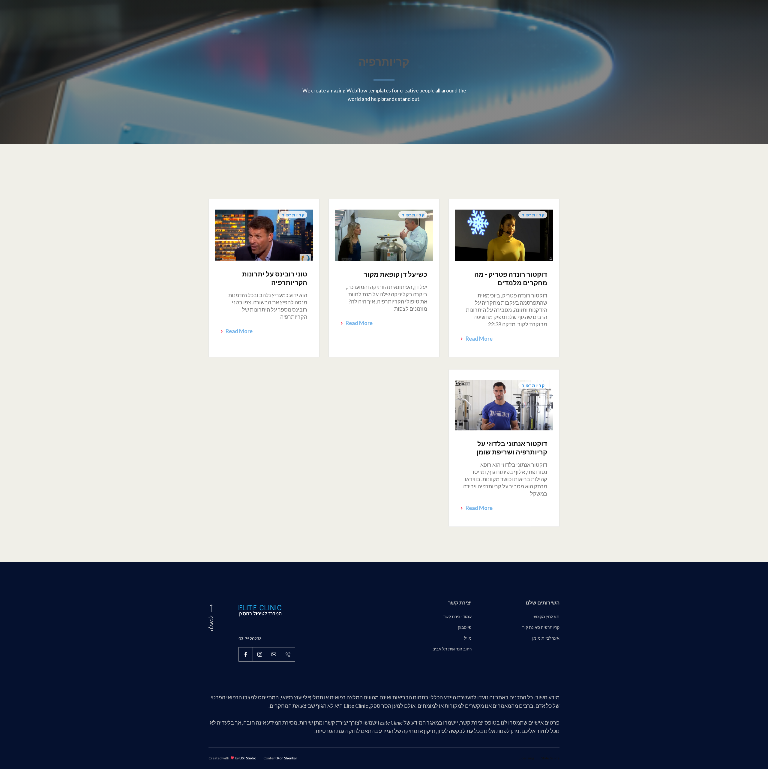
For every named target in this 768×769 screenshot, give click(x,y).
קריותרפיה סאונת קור (541, 627)
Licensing (526, 758)
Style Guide (550, 758)
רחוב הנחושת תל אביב (452, 648)
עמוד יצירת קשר (457, 616)
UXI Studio (247, 758)
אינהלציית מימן (546, 638)
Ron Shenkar (287, 758)
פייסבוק (465, 627)
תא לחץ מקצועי (546, 616)
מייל (468, 638)
